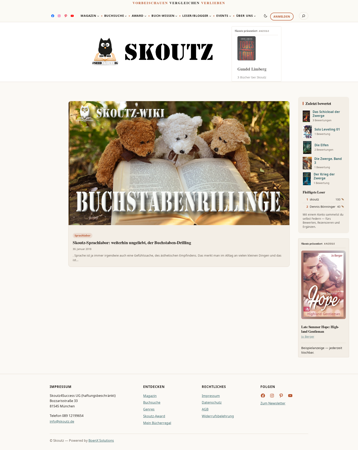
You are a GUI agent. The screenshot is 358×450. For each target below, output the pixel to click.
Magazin (150, 396)
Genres (149, 409)
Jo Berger (307, 336)
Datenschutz (212, 402)
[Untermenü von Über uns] (255, 16)
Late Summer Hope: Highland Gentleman (320, 329)
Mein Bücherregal (157, 423)
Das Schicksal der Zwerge (326, 114)
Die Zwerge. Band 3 (328, 161)
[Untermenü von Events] (230, 16)
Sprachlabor (83, 235)
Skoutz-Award (154, 416)
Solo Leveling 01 (327, 129)
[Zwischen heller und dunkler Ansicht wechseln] (265, 15)
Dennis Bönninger (322, 207)
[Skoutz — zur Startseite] (152, 52)
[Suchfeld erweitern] (303, 16)
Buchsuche (151, 402)
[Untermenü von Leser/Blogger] (210, 16)
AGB (205, 409)
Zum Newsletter (272, 403)
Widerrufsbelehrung (218, 416)
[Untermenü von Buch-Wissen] (176, 16)
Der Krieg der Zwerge (324, 176)
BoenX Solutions (101, 440)
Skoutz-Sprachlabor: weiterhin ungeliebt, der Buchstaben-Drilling (132, 242)
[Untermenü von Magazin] (98, 16)
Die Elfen (321, 145)
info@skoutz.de (62, 421)
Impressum (211, 396)
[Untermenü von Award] (145, 16)
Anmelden (281, 17)
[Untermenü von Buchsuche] (126, 16)
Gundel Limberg (251, 69)
